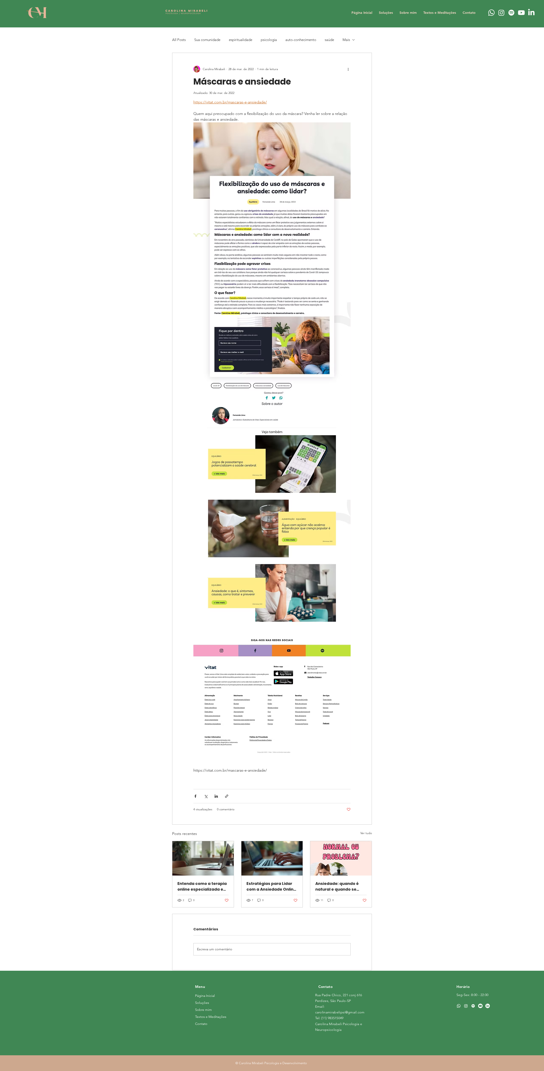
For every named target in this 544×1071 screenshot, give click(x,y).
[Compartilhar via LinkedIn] (216, 796)
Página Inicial (205, 996)
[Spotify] (511, 13)
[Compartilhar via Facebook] (195, 796)
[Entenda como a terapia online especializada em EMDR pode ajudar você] (203, 858)
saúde (329, 40)
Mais (346, 40)
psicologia (269, 40)
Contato (201, 1024)
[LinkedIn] (531, 13)
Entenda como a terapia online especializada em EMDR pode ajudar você (202, 886)
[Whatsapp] (491, 13)
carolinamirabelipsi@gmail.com (340, 1012)
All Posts (179, 40)
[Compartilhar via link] (227, 796)
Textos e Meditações (210, 1017)
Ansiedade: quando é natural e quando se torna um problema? (337, 886)
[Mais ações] (348, 69)
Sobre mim (203, 1010)
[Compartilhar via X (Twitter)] (206, 796)
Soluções (202, 1003)
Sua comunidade (207, 40)
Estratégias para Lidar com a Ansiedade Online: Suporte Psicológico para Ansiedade (271, 886)
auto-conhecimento (300, 40)
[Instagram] (501, 13)
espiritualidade (240, 40)
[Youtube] (521, 13)
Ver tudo (366, 833)
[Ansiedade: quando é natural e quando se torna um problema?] (341, 858)
